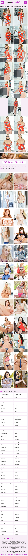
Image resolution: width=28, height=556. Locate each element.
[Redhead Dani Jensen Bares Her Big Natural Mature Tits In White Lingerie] (6, 217)
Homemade (17, 461)
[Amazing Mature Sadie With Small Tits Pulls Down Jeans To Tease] (6, 235)
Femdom (17, 439)
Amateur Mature (4, 394)
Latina (16, 469)
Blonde (2, 414)
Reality (2, 503)
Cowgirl (2, 425)
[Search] (25, 2)
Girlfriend (17, 447)
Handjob (3, 458)
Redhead (17, 503)
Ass (2, 400)
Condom (16, 422)
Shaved (16, 509)
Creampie (3, 428)
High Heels (3, 461)
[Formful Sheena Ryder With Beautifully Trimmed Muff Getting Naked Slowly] (20, 343)
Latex (2, 472)
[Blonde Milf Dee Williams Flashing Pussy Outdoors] (20, 271)
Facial (2, 439)
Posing (16, 497)
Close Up (3, 422)
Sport (2, 520)
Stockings (3, 523)
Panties (16, 489)
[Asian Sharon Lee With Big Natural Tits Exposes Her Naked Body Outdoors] (6, 271)
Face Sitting (3, 436)
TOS (5, 554)
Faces (16, 436)
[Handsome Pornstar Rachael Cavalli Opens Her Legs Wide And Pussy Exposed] (20, 181)
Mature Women (18, 483)
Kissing (16, 467)
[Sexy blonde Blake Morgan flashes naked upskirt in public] (6, 325)
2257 (19, 554)
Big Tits (16, 408)
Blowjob (16, 414)
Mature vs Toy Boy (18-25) (21, 481)
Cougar (16, 425)
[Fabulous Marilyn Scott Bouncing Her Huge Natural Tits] (6, 199)
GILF (2, 453)
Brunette (3, 416)
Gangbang (3, 447)
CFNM (2, 419)
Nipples (16, 486)
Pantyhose (3, 492)
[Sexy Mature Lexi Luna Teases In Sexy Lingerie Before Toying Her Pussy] (6, 307)
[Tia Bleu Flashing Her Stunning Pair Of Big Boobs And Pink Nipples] (20, 379)
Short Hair (3, 509)
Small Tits (17, 514)
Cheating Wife (18, 419)
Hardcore (17, 458)
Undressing (3, 531)
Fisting (2, 444)
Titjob (2, 528)
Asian (16, 397)
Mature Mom (4, 481)
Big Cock (3, 408)
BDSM (16, 405)
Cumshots (17, 428)
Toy (15, 528)
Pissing (2, 495)
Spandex (17, 517)
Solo (2, 517)
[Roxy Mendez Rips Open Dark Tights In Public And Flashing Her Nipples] (20, 253)
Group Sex (17, 450)
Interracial (17, 464)
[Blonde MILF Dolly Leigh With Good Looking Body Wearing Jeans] (20, 199)
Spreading (17, 520)
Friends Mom (18, 444)
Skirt (2, 514)
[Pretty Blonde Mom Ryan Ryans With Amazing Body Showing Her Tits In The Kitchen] (6, 361)
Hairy (16, 456)
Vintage (16, 534)
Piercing (16, 492)
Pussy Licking (18, 500)
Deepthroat (3, 430)
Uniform (16, 531)
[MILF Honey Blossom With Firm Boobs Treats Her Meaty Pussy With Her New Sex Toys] (20, 361)
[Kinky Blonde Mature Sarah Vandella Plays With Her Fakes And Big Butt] (20, 217)
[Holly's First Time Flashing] (6, 253)
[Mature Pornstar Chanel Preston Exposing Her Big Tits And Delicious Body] (6, 379)
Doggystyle (17, 430)
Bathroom (17, 402)
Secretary (17, 506)
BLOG (2, 554)
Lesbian (3, 475)
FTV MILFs (11, 171)
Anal (2, 397)
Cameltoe (17, 416)
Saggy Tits (3, 506)
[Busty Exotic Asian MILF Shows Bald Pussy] (20, 235)
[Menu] (2, 2)
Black (16, 411)
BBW (2, 405)
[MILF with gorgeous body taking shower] (6, 181)
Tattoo (16, 523)
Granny (2, 456)
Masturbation (18, 478)
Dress (16, 433)
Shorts (2, 511)
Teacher (3, 525)
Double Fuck (4, 433)
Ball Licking (3, 402)
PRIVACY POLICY (10, 554)
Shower (16, 511)
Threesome (17, 525)
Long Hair (3, 478)
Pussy (2, 500)
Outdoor (3, 489)
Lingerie (16, 475)
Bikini (2, 411)
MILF (2, 486)
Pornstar (3, 497)
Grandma (17, 453)
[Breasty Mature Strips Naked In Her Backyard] (6, 343)
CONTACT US (24, 554)
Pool (16, 495)
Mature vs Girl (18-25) (6, 483)
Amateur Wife (18, 394)
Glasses (3, 450)
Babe (16, 400)
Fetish (2, 442)
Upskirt (2, 534)
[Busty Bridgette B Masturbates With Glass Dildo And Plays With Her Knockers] (6, 289)
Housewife (3, 464)
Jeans (2, 467)
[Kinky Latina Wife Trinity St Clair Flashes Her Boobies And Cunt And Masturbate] (20, 325)
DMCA (16, 554)
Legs (16, 472)
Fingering (17, 442)
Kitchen (2, 469)
